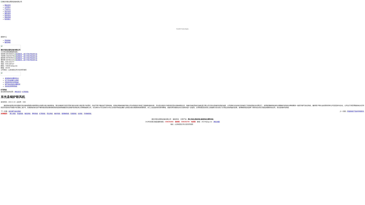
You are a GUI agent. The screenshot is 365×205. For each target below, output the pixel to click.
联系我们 (8, 19)
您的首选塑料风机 (11, 86)
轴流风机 (8, 42)
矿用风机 (25, 92)
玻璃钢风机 (65, 113)
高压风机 (50, 113)
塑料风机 (35, 113)
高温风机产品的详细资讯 (355, 111)
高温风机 (8, 40)
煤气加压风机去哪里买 (12, 84)
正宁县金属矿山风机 (12, 80)
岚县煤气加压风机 (15, 111)
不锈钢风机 (87, 113)
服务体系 (8, 13)
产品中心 (8, 9)
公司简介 (8, 7)
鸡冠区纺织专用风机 (12, 82)
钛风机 (80, 113)
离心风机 (13, 113)
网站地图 (217, 122)
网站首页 (8, 5)
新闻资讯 (8, 15)
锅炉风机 (57, 113)
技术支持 (8, 11)
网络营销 (8, 17)
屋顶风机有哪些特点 (12, 78)
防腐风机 (74, 113)
